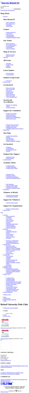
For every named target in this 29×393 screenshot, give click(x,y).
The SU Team (9, 26)
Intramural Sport (9, 91)
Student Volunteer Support (12, 202)
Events (4, 301)
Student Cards (10, 382)
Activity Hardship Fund (11, 97)
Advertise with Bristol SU (6, 379)
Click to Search (4, 10)
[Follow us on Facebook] (4, 384)
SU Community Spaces (11, 44)
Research (8, 151)
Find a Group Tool (10, 89)
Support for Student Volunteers (13, 271)
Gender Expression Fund (11, 260)
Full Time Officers (10, 139)
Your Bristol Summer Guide (12, 289)
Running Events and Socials (12, 124)
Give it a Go (9, 80)
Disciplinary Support (10, 175)
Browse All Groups (10, 88)
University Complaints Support (13, 188)
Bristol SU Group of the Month (13, 249)
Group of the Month (10, 107)
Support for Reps (10, 158)
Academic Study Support (11, 168)
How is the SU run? (10, 23)
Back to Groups (6, 316)
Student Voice (6, 254)
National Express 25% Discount (5, 381)
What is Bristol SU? (10, 22)
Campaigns (8, 147)
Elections (8, 137)
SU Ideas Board (9, 148)
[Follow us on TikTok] (6, 384)
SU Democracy (9, 285)
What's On (5, 229)
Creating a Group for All (11, 126)
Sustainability (9, 272)
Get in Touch (9, 33)
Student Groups (6, 244)
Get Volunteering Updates (12, 196)
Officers (8, 263)
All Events (8, 63)
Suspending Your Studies (11, 186)
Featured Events (9, 64)
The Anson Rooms (10, 46)
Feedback (8, 222)
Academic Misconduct (11, 167)
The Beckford (9, 47)
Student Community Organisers (13, 141)
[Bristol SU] (10, 2)
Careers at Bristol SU (5, 365)
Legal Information (10, 36)
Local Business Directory (11, 242)
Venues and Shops (10, 225)
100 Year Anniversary (11, 226)
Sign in (2, 7)
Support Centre (6, 274)
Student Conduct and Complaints (13, 283)
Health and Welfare (10, 280)
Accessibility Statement (6, 372)
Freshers (8, 66)
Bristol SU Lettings (10, 54)
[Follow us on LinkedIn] (9, 384)
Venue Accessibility (10, 48)
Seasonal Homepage (7, 292)
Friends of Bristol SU (11, 32)
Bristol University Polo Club (9, 299)
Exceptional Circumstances (12, 177)
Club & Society (6, 298)
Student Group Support (11, 113)
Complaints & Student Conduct (13, 37)
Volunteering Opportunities (12, 195)
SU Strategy (9, 217)
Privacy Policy (6, 374)
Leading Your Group (10, 115)
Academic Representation (12, 136)
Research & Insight (10, 261)
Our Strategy (9, 25)
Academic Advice (7, 266)
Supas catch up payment (6, 328)
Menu (2, 212)
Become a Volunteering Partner (13, 270)
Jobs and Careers (10, 35)
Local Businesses (10, 74)
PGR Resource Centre (11, 288)
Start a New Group (10, 95)
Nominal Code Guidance (11, 290)
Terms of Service (4, 391)
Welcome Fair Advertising (18, 379)
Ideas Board (9, 265)
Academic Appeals (10, 165)
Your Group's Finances (11, 116)
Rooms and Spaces (10, 43)
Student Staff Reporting (11, 231)
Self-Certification (10, 184)
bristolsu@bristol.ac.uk (6, 360)
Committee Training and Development (14, 128)
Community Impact (7, 267)
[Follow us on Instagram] (2, 384)
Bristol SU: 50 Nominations (12, 240)
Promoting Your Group (11, 127)
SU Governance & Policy (12, 287)
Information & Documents (12, 224)
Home (4, 297)
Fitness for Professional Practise (13, 178)
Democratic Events (10, 157)
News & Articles (10, 73)
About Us (5, 215)
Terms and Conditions (15, 374)
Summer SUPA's (4, 338)
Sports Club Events (10, 94)
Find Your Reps (9, 138)
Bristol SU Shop (10, 56)
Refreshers (8, 67)
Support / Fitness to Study (12, 185)
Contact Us (23, 365)
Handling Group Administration (13, 117)
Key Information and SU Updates (13, 281)
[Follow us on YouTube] (11, 384)
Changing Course (10, 174)
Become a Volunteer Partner (12, 208)
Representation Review (11, 149)
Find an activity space (11, 118)
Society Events (9, 93)
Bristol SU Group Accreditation (13, 248)
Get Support (12, 365)
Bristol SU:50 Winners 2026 (12, 243)
